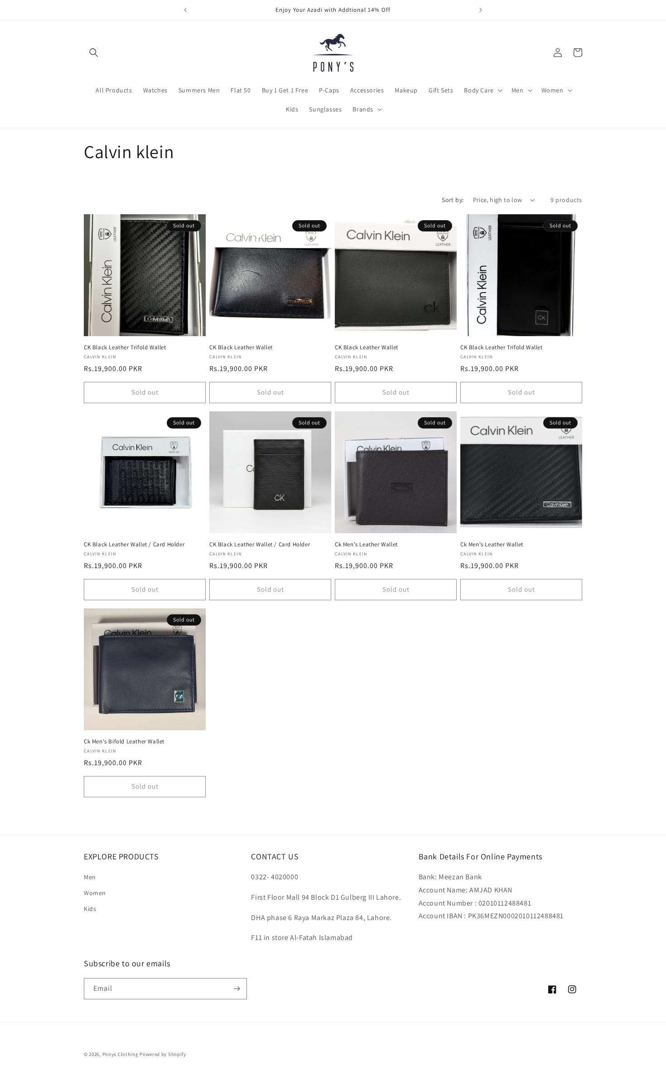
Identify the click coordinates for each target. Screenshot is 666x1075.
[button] (94, 53)
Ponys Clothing (120, 1054)
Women (95, 893)
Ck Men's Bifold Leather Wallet (124, 741)
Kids (90, 909)
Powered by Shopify (163, 1054)
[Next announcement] (481, 10)
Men (90, 877)
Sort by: (452, 200)
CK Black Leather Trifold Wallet (125, 347)
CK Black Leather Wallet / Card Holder (134, 544)
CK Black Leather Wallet (241, 347)
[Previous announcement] (185, 10)
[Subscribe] (236, 988)
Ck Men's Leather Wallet (366, 544)
